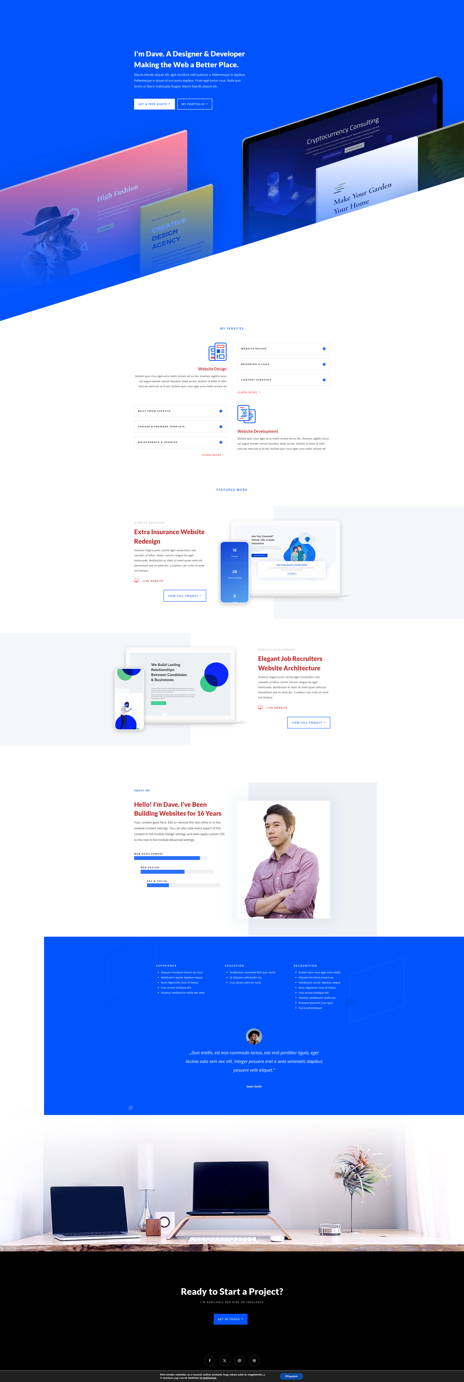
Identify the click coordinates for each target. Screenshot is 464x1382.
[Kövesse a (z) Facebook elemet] (209, 1360)
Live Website (153, 581)
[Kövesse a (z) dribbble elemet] (254, 1360)
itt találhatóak (208, 1378)
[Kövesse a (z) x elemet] (224, 1360)
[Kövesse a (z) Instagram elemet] (239, 1360)
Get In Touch (229, 1319)
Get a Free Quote (152, 104)
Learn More (247, 392)
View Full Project (183, 595)
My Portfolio (193, 104)
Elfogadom (291, 1376)
